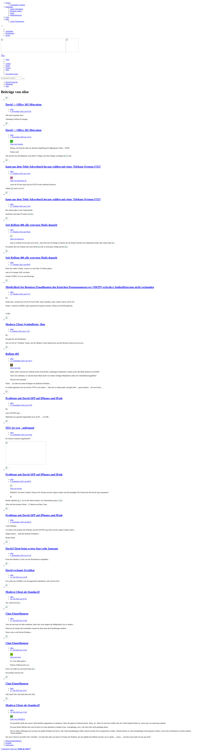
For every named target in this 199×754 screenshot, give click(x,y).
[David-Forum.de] (40, 51)
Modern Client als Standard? (23, 591)
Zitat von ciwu (15, 657)
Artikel (8, 64)
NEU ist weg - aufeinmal (20, 427)
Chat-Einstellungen (17, 613)
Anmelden (9, 31)
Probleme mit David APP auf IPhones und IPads (34, 398)
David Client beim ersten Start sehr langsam (32, 548)
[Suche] (2, 54)
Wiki (7, 70)
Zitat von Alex (15, 368)
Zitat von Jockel (16, 489)
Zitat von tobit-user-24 (18, 181)
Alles (7, 59)
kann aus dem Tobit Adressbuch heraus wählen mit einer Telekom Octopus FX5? (53, 166)
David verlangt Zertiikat (20, 570)
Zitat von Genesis (16, 144)
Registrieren (10, 33)
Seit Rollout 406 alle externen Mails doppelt (31, 224)
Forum (8, 68)
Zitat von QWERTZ (17, 719)
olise (11, 109)
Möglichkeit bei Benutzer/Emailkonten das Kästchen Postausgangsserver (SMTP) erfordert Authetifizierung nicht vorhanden (80, 287)
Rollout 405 (12, 353)
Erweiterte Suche (12, 74)
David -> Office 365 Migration (23, 104)
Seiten (8, 66)
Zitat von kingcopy (17, 239)
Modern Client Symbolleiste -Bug (25, 324)
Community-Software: (16, 749)
